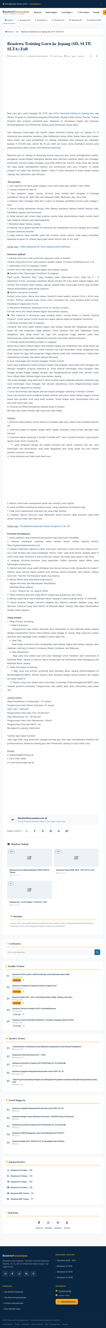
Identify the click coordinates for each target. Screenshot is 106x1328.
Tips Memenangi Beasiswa (15, 1297)
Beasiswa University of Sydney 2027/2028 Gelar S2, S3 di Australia (39, 1063)
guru (74, 56)
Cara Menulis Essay (12, 1309)
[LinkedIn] (26, 1274)
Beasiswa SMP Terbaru (22, 1199)
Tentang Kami (8, 1324)
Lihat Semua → (36, 4)
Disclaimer (25, 1324)
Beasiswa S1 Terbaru (21, 1182)
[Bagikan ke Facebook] (35, 831)
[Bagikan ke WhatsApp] (27, 831)
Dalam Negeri (51, 12)
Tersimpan (84, 12)
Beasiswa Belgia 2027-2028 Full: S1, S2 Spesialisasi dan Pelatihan (38, 1141)
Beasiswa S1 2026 (64, 1266)
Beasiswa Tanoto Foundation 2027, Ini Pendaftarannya (34, 1008)
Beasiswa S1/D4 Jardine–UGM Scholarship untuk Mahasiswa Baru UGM (40, 974)
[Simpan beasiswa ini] (91, 56)
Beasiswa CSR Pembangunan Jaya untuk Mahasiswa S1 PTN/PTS (38, 1133)
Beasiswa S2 (42, 20)
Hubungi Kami (55, 1324)
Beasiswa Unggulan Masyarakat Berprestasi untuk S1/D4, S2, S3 (38, 1071)
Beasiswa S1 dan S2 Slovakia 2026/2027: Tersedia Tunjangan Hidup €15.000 (43, 1020)
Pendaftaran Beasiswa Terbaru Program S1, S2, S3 (45, 526)
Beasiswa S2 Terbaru (21, 1176)
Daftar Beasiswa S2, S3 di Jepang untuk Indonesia (45, 246)
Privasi (17, 1324)
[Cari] (97, 952)
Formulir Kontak (65, 1291)
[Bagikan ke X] (43, 831)
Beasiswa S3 (25, 20)
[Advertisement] (53, 86)
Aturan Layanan (37, 1324)
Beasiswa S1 (59, 20)
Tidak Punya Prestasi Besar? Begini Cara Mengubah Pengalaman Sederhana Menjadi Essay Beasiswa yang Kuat (54, 1080)
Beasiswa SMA (95, 20)
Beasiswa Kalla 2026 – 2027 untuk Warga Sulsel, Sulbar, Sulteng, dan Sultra (42, 997)
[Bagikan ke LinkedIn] (59, 831)
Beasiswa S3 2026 (65, 1277)
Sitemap (65, 1324)
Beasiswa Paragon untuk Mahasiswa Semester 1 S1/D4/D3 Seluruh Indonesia (43, 1116)
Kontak (96, 12)
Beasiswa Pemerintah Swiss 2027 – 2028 (28, 1055)
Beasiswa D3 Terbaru (21, 1187)
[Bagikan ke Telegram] (51, 831)
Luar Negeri (66, 12)
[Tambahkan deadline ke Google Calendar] (23, 980)
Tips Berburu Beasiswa (13, 1292)
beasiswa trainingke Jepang (74, 113)
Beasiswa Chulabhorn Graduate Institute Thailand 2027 (34, 986)
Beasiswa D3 (77, 20)
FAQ (46, 1324)
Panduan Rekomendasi (13, 1303)
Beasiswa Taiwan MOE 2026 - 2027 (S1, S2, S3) (75, 870)
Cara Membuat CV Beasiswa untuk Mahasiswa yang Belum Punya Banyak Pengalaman (46, 1047)
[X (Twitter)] (33, 1274)
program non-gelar (16, 170)
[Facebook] (12, 1274)
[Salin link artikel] (67, 831)
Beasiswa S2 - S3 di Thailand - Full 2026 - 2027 (28, 902)
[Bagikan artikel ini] (96, 56)
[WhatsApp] (19, 1274)
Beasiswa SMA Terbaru (22, 1193)
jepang (81, 56)
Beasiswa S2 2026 (65, 1272)
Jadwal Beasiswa (68, 1302)
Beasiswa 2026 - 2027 (66, 1260)
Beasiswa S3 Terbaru (21, 1170)
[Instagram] (5, 1274)
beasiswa (56, 147)
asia (17, 32)
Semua (10, 20)
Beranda (37, 12)
